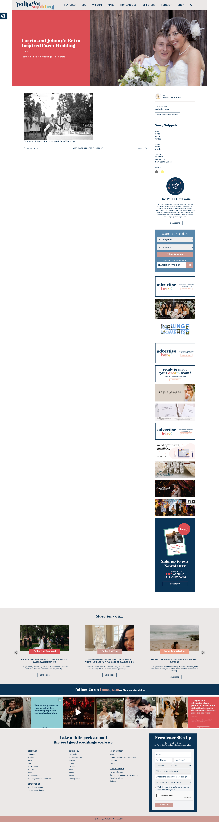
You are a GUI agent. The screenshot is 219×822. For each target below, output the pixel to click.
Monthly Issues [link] (74, 779)
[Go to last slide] (16, 652)
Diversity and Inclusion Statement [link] (123, 757)
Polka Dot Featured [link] (44, 651)
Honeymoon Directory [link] (36, 790)
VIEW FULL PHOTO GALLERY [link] (167, 115)
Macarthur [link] (160, 159)
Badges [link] (113, 781)
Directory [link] (149, 5)
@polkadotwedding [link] (134, 690)
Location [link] (72, 766)
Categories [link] (73, 754)
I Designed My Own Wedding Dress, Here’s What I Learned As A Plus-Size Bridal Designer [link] (109, 660)
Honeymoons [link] (128, 5)
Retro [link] (157, 134)
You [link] (84, 5)
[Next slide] (203, 652)
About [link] (112, 754)
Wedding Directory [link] (35, 787)
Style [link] (71, 769)
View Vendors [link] (175, 254)
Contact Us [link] (114, 760)
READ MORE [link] (175, 223)
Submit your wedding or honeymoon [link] (124, 775)
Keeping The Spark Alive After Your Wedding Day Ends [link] (174, 660)
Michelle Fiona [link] (162, 109)
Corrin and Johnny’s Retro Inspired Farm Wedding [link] (49, 141)
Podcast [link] (166, 5)
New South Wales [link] (163, 162)
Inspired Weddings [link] (42, 57)
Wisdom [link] (97, 5)
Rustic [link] (158, 136)
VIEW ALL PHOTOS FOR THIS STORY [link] (88, 148)
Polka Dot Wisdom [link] (174, 651)
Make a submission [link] (117, 772)
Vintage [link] (158, 139)
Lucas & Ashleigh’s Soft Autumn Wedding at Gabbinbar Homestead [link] (44, 660)
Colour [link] (71, 763)
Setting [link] (72, 772)
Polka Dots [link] (59, 57)
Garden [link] (158, 149)
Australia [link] (159, 157)
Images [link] (72, 760)
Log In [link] (112, 763)
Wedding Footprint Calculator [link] (39, 779)
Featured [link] (70, 5)
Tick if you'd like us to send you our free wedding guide (173, 788)
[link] (3, 16)
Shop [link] (181, 5)
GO (189, 265)
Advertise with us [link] (116, 778)
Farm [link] (157, 146)
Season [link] (71, 775)
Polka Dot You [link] (110, 651)
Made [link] (111, 5)
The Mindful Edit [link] (34, 775)
